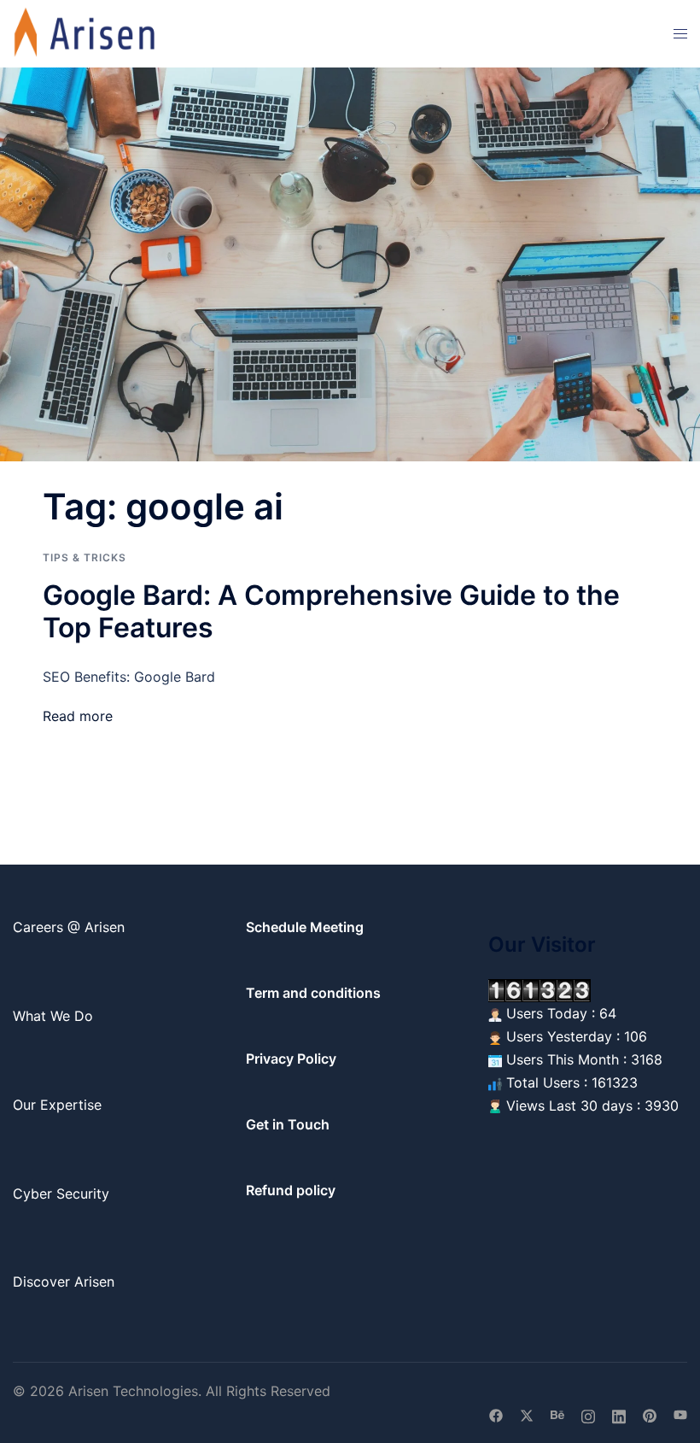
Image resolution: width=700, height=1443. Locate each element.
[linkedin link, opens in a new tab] (619, 1413)
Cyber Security (61, 1193)
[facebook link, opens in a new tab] (496, 1413)
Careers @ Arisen (69, 927)
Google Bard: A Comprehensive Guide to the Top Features (331, 611)
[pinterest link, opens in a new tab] (649, 1413)
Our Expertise (57, 1104)
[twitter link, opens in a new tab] (527, 1413)
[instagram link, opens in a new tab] (588, 1413)
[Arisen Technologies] (85, 32)
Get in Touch (288, 1124)
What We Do (53, 1015)
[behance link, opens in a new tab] (557, 1413)
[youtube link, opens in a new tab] (680, 1413)
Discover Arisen (63, 1281)
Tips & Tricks (84, 557)
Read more (78, 715)
